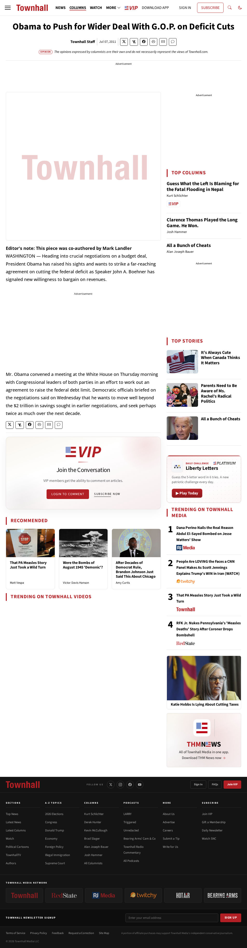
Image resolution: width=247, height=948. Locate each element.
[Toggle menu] (8, 8)
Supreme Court (55, 863)
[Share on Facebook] (144, 42)
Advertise (169, 822)
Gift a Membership (214, 822)
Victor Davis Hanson (76, 583)
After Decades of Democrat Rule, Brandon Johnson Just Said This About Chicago (136, 569)
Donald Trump (54, 830)
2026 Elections (54, 814)
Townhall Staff (82, 41)
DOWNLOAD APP (155, 7)
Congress (51, 822)
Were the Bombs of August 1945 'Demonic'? (83, 565)
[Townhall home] (23, 784)
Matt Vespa (17, 583)
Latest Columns (16, 830)
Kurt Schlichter (94, 814)
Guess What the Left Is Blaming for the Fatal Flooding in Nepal (203, 186)
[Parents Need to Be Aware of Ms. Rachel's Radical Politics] (182, 395)
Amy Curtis (123, 583)
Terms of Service (15, 933)
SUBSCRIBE (210, 7)
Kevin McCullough (95, 830)
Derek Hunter (92, 822)
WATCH (96, 7)
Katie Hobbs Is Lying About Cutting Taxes (205, 704)
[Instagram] (120, 784)
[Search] (230, 8)
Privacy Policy (38, 933)
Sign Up (231, 917)
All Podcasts (131, 861)
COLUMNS (77, 7)
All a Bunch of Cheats (189, 245)
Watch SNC (209, 838)
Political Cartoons (17, 847)
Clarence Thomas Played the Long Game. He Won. (202, 223)
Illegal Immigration (57, 855)
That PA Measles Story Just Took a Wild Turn (28, 565)
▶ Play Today (187, 493)
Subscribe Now (107, 494)
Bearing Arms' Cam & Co (140, 838)
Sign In (198, 784)
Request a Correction (81, 933)
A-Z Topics (53, 803)
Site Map (104, 933)
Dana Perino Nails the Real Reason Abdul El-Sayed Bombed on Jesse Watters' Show (204, 533)
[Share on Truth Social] (134, 42)
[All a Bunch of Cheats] (182, 428)
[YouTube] (140, 784)
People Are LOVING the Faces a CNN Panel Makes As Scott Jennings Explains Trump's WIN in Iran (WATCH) (208, 567)
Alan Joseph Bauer (96, 847)
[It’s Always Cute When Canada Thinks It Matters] (182, 362)
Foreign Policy (54, 847)
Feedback (58, 933)
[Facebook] (130, 784)
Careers (168, 830)
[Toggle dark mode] (240, 8)
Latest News (13, 822)
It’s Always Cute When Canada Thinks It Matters (220, 358)
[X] (111, 784)
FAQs (215, 784)
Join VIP (232, 784)
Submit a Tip (171, 838)
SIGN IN (185, 7)
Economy (51, 838)
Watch (10, 838)
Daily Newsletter (212, 830)
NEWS (60, 7)
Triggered (130, 822)
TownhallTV (13, 855)
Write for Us (170, 847)
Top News (12, 814)
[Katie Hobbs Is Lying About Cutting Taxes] (204, 678)
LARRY (127, 814)
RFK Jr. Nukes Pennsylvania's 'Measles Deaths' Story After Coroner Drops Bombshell (208, 629)
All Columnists (93, 863)
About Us (168, 814)
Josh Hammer (93, 855)
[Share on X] (124, 42)
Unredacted (131, 830)
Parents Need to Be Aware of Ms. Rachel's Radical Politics (219, 393)
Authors (11, 863)
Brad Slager (92, 838)
